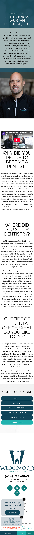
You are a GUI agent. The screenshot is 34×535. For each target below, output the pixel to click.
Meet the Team (17, 403)
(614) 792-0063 (17, 476)
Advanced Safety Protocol (17, 412)
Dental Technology (17, 417)
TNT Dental (28, 528)
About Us (17, 398)
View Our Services (17, 422)
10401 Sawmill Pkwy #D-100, (17, 481)
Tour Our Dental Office (17, 408)
